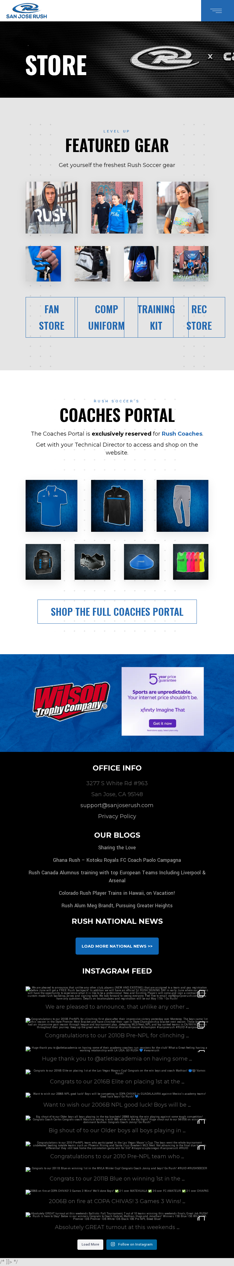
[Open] (117, 1049)
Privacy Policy (117, 816)
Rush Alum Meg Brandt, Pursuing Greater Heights (117, 905)
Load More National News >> (117, 946)
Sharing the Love (117, 847)
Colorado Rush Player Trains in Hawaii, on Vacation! (117, 893)
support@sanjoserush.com (117, 805)
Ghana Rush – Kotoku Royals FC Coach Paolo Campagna (117, 860)
